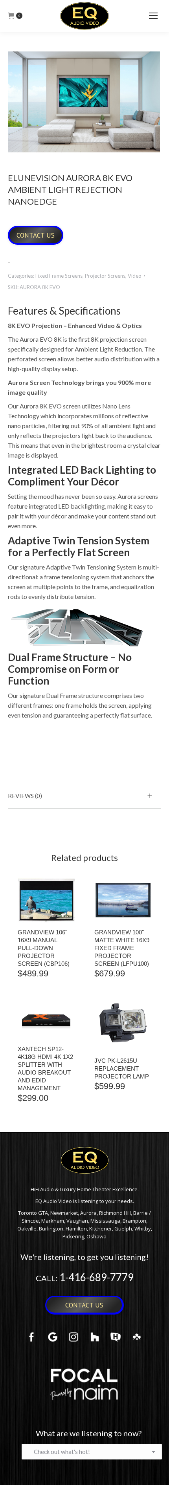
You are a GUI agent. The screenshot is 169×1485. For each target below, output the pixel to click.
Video (134, 276)
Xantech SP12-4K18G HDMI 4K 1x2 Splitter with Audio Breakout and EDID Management (45, 1068)
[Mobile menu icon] (153, 16)
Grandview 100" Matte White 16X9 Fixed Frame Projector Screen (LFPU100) (121, 948)
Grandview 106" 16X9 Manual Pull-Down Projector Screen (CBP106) (44, 948)
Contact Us (36, 235)
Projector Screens (105, 276)
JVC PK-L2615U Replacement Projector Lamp (121, 1068)
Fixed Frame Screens (59, 276)
